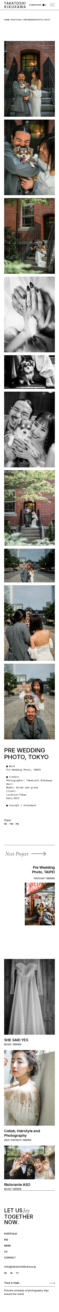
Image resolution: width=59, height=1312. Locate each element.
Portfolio (10, 1233)
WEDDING (50, 878)
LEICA (6, 1140)
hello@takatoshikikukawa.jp (20, 1266)
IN (11, 1273)
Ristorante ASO (17, 1184)
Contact (10, 1257)
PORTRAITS (16, 1140)
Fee (6, 1239)
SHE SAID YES (16, 1040)
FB (5, 1273)
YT (17, 1273)
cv (6, 1251)
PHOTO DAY (39, 878)
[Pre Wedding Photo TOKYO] (29, 79)
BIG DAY (7, 1044)
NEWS (7, 1245)
